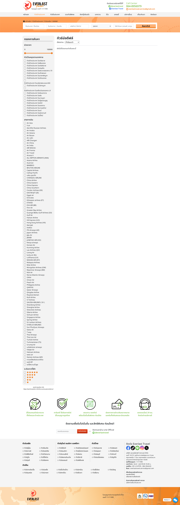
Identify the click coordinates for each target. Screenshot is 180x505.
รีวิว (107, 14)
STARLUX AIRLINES (34, 325)
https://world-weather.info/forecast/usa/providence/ (38, 389)
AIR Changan (32, 140)
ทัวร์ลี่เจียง (96, 469)
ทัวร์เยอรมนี (63, 460)
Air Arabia (30, 130)
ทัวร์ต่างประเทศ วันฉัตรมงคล (36, 78)
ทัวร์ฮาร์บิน (79, 469)
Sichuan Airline (32, 315)
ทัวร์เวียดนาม (45, 454)
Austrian (30, 163)
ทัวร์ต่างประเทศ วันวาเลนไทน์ (36, 108)
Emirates (30, 198)
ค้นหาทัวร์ (146, 26)
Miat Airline (31, 265)
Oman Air (30, 280)
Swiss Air (30, 330)
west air (30, 354)
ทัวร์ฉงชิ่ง (44, 469)
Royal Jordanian (33, 295)
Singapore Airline (33, 317)
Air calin (30, 138)
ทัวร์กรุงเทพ (97, 448)
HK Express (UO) (33, 220)
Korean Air (31, 245)
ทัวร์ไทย (95, 443)
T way (29, 332)
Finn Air (30, 208)
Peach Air (30, 282)
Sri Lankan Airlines (34, 322)
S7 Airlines (31, 300)
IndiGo (29, 227)
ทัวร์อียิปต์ (62, 448)
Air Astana (31, 133)
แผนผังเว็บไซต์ (130, 474)
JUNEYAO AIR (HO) (34, 240)
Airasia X (30, 155)
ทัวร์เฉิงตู (112, 469)
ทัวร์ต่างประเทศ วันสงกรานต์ (36, 113)
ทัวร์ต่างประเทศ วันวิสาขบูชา (36, 85)
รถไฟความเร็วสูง (32, 364)
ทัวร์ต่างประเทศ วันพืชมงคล (36, 63)
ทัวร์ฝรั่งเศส (79, 460)
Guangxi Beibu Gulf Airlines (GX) (39, 213)
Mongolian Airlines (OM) (36, 267)
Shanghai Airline (33, 307)
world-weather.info (38, 387)
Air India (30, 145)
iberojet (30, 225)
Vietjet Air (30, 349)
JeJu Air (29, 235)
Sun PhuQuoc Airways (35, 327)
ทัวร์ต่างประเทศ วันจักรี (34, 103)
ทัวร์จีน (25, 465)
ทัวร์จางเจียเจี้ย (29, 469)
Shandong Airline (33, 305)
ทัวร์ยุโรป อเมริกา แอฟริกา (68, 443)
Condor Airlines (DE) (35, 190)
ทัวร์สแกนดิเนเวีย (65, 457)
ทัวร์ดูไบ (27, 457)
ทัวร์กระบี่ (113, 454)
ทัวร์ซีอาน (95, 472)
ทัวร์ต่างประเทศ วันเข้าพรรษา (36, 73)
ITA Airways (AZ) (33, 230)
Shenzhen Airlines (34, 310)
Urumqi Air (31, 345)
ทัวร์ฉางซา (44, 472)
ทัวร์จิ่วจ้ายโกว (63, 469)
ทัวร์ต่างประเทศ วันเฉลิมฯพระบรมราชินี (37, 83)
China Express (32, 185)
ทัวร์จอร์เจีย (45, 451)
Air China (30, 143)
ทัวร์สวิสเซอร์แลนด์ (81, 448)
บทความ (98, 14)
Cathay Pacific (32, 173)
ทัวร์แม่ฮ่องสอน (98, 457)
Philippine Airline (33, 285)
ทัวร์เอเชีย (26, 443)
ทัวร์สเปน (78, 454)
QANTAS (30, 287)
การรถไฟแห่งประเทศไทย (35, 359)
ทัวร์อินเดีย (44, 448)
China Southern (33, 188)
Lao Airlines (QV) (33, 250)
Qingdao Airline (33, 292)
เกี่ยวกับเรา (141, 14)
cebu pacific (31, 175)
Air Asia (30, 123)
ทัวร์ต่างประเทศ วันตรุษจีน (35, 68)
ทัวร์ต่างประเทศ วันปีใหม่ (35, 115)
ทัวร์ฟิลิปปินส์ (28, 454)
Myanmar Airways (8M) (36, 270)
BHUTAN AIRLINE (33, 168)
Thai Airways (32, 335)
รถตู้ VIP (30, 362)
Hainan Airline (32, 217)
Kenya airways (32, 242)
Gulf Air (30, 215)
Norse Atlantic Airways (35, 275)
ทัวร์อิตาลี (78, 457)
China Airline (32, 180)
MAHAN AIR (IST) (33, 260)
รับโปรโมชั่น (82, 431)
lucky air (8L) (32, 255)
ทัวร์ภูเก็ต (113, 457)
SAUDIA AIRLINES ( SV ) (36, 302)
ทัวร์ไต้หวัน (44, 457)
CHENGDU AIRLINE (34, 178)
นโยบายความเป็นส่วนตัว (133, 477)
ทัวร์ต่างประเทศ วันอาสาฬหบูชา (37, 75)
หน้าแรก (26, 14)
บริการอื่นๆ (128, 14)
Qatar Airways (32, 290)
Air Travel (30, 153)
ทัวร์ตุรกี (27, 460)
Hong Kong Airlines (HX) (36, 222)
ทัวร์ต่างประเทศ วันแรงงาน (36, 105)
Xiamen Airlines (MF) (35, 357)
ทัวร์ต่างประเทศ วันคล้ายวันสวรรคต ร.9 (37, 90)
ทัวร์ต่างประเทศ (39, 14)
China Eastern (32, 183)
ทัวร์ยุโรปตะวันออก (81, 451)
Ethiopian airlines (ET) (35, 200)
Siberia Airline (32, 312)
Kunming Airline (33, 247)
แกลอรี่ (116, 14)
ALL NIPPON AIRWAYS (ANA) (38, 158)
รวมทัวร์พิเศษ (69, 14)
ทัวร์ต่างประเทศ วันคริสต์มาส (36, 65)
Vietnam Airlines (33, 352)
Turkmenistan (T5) (34, 342)
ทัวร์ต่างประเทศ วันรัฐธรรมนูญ (37, 100)
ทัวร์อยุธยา (97, 451)
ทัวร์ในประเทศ (55, 14)
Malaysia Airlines (33, 262)
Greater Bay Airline (34, 210)
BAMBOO (30, 165)
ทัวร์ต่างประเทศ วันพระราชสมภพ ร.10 (39, 70)
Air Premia (31, 150)
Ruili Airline (31, 297)
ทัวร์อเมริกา (63, 451)
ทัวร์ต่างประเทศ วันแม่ (34, 110)
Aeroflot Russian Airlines (36, 128)
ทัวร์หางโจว (62, 472)
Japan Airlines (32, 232)
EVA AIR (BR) (31, 205)
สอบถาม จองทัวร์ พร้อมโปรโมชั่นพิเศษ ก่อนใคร (90, 414)
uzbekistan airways (34, 347)
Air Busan (30, 135)
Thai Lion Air (31, 337)
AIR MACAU (31, 148)
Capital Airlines (32, 170)
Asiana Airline (32, 160)
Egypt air (30, 195)
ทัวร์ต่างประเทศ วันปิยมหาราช (37, 93)
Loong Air (30, 252)
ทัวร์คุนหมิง (28, 472)
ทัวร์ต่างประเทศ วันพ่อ (34, 95)
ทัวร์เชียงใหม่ (114, 451)
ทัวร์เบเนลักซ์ (63, 454)
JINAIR (29, 237)
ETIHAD (30, 203)
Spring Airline (32, 320)
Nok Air (30, 272)
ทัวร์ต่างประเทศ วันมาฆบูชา (36, 98)
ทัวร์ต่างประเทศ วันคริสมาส (36, 60)
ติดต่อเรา (154, 14)
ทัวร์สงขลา (113, 448)
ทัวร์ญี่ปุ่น (27, 448)
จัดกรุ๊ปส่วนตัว (84, 14)
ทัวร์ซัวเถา (78, 472)
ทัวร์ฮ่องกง (45, 460)
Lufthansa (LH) (32, 257)
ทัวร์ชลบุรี (96, 454)
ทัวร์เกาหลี (27, 451)
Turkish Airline (32, 340)
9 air (28, 125)
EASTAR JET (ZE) (33, 193)
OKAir (29, 277)
